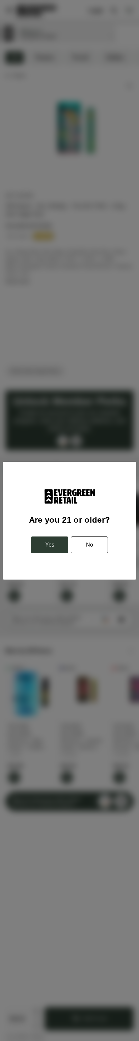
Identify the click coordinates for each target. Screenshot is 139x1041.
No (89, 545)
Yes (49, 545)
